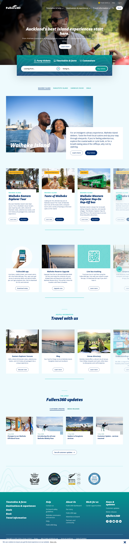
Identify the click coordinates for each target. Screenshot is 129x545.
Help (113, 3)
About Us (71, 501)
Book (119, 8)
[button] (124, 542)
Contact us (50, 506)
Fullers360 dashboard (73, 506)
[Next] (119, 197)
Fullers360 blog (51, 525)
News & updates (110, 503)
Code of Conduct (81, 538)
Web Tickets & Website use (49, 538)
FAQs (48, 521)
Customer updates (112, 508)
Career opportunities (93, 506)
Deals (9, 509)
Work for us (92, 501)
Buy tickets (101, 69)
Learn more (76, 153)
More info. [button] (53, 542)
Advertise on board (73, 517)
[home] (13, 9)
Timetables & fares (16, 501)
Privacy (36, 538)
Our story (69, 509)
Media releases (111, 512)
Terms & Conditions (67, 538)
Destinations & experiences (21, 505)
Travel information (16, 517)
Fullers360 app (71, 513)
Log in (120, 3)
